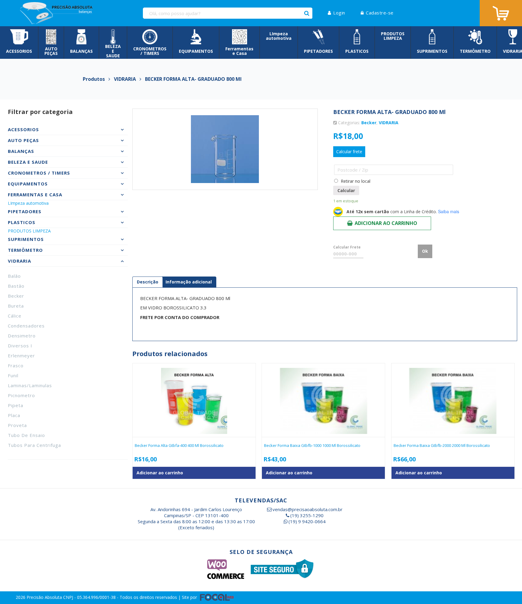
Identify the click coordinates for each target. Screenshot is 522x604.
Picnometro (21, 395)
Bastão (16, 286)
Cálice (14, 316)
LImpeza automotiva (28, 203)
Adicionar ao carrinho (386, 223)
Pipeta (15, 405)
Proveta (17, 425)
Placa (14, 415)
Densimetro (22, 336)
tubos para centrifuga (34, 445)
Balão (14, 276)
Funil (13, 375)
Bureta (16, 306)
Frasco (16, 365)
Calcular (346, 190)
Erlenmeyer (21, 356)
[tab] (147, 282)
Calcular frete (349, 151)
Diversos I (20, 346)
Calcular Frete (347, 247)
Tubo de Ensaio (26, 435)
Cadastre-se (380, 13)
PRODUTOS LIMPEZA (29, 231)
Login (339, 13)
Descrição (147, 282)
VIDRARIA (388, 122)
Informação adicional (189, 282)
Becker (16, 296)
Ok (425, 251)
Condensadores (26, 326)
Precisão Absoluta (45, 597)
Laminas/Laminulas (30, 385)
